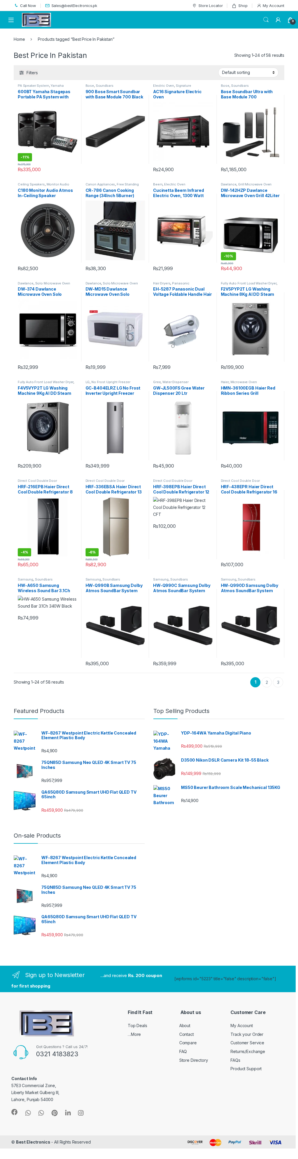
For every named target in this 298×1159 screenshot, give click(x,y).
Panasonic (180, 283)
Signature (183, 86)
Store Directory (193, 1060)
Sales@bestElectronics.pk (74, 5)
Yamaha (57, 86)
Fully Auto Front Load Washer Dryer (248, 283)
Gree (157, 382)
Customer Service (247, 1042)
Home (19, 39)
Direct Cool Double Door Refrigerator (37, 482)
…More (134, 1034)
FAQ (183, 1051)
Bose (90, 86)
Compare (188, 1042)
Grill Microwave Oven (255, 184)
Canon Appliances (100, 184)
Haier (225, 382)
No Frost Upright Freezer (110, 382)
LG (88, 382)
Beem (157, 184)
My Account (273, 5)
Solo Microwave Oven (52, 283)
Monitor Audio (58, 184)
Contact (186, 1034)
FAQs (235, 1060)
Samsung (25, 579)
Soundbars (104, 86)
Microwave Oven (243, 382)
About (184, 1025)
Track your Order (246, 1034)
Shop (242, 5)
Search (266, 20)
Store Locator (210, 5)
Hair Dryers (161, 283)
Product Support (246, 1068)
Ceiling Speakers (31, 184)
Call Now (28, 5)
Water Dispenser (175, 382)
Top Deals (137, 1025)
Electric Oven (163, 86)
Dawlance (229, 184)
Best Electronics (33, 1141)
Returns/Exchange (247, 1051)
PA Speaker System (33, 86)
